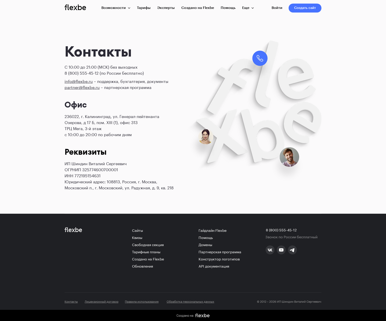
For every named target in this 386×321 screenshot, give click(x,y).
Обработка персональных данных (190, 301)
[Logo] (75, 8)
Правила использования (142, 301)
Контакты (71, 301)
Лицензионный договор (101, 301)
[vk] (270, 249)
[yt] (281, 249)
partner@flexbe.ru (82, 87)
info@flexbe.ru (79, 81)
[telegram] (292, 249)
